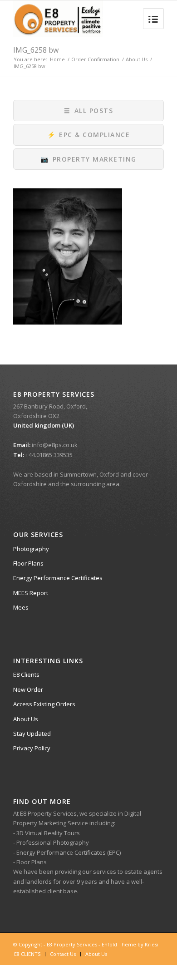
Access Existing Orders (44, 704)
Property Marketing (88, 159)
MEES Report (30, 593)
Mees (21, 607)
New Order (28, 689)
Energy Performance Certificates (58, 578)
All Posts (88, 110)
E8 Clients (26, 674)
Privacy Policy (31, 748)
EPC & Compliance (88, 134)
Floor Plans (28, 563)
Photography (31, 549)
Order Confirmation (95, 59)
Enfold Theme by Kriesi (130, 944)
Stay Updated (32, 733)
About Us (137, 59)
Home (57, 59)
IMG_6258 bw (36, 50)
